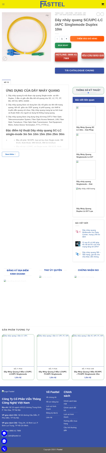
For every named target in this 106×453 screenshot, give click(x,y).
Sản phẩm (69, 13)
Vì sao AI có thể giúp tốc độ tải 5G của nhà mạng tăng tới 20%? (91, 244)
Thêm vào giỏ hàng (87, 39)
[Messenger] (4, 433)
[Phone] (4, 449)
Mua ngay (63, 45)
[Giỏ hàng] (102, 4)
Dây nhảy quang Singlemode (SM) (73, 14)
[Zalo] (4, 441)
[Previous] (2, 358)
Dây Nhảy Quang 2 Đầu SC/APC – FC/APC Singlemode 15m (88, 373)
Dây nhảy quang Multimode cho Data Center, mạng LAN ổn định (91, 233)
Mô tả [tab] (6, 82)
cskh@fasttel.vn (14, 436)
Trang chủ (59, 13)
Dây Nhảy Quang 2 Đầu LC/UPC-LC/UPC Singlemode (18, 373)
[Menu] (3, 4)
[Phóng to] (5, 58)
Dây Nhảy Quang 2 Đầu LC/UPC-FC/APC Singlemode (53, 373)
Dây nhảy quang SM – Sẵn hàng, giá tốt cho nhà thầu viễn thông (91, 254)
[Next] (104, 358)
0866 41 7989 (15, 431)
